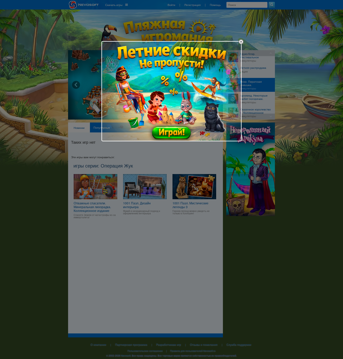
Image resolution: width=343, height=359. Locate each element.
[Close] (241, 41)
